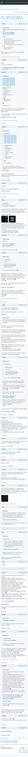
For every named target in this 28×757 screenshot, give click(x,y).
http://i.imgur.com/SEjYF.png (11, 308)
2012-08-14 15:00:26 (23, 532)
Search (8, 9)
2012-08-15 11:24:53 (23, 631)
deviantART (3, 180)
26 (23, 21)
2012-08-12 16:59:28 (23, 357)
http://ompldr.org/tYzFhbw (9, 81)
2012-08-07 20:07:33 (23, 23)
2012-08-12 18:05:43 (23, 417)
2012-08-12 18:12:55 (23, 438)
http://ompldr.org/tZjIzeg (8, 396)
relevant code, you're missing (8, 453)
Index (2, 9)
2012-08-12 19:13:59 (23, 469)
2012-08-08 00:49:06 (23, 72)
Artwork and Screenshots (14, 17)
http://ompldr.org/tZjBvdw (9, 34)
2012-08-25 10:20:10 (23, 727)
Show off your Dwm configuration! (13, 18)
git (5, 123)
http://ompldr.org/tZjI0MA (8, 397)
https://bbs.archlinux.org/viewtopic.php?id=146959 (13, 479)
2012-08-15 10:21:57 (23, 614)
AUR (24, 2)
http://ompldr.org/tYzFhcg (9, 85)
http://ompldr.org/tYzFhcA (9, 82)
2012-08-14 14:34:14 (23, 485)
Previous (6, 21)
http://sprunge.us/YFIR (6, 558)
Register (13, 9)
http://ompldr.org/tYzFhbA (9, 78)
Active (19, 12)
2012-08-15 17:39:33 (23, 715)
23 (15, 21)
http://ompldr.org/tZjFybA (8, 245)
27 (25, 21)
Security (20, 2)
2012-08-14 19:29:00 (23, 572)
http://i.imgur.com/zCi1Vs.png (10, 519)
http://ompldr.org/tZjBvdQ (9, 32)
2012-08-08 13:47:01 (23, 183)
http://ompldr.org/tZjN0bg (8, 620)
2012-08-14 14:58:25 (23, 507)
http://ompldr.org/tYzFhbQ (9, 79)
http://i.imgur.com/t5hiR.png (10, 309)
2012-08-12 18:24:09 (23, 449)
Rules (5, 9)
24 (17, 21)
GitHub (8, 180)
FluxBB (25, 752)
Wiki (12, 2)
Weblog (7, 69)
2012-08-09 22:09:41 (23, 235)
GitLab (15, 2)
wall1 (7, 422)
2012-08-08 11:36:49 (23, 126)
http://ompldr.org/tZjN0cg (8, 698)
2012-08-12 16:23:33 (23, 305)
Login (17, 9)
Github (2, 69)
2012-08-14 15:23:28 (23, 561)
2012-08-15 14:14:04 (23, 665)
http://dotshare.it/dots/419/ (11, 230)
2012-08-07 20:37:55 (23, 60)
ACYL (2, 176)
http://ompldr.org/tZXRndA (9, 205)
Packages (7, 2)
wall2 (12, 422)
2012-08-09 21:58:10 (23, 200)
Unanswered (24, 12)
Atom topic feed (23, 750)
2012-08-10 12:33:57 (23, 252)
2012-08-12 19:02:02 (23, 460)
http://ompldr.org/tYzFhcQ (9, 83)
